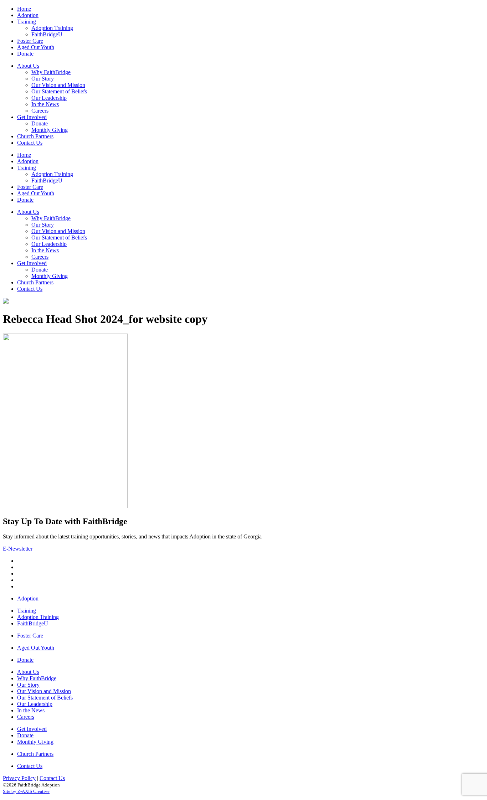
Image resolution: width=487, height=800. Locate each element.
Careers (25, 717)
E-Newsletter (17, 549)
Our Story (28, 685)
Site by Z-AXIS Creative (26, 791)
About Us (28, 672)
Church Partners (35, 754)
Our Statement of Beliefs (45, 698)
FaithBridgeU (32, 623)
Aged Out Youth (35, 648)
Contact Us (29, 766)
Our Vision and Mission (44, 691)
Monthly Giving (35, 742)
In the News (31, 710)
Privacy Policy (19, 778)
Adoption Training (38, 617)
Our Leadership (34, 704)
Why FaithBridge (36, 678)
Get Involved (32, 729)
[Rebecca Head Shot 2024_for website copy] (65, 506)
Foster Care (30, 636)
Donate (25, 660)
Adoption (28, 598)
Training (26, 611)
